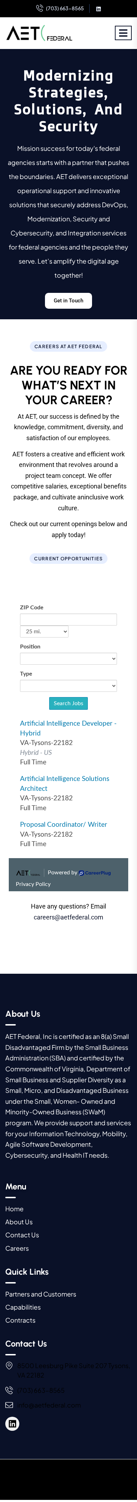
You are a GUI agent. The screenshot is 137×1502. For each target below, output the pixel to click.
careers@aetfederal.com (68, 917)
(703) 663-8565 (65, 8)
